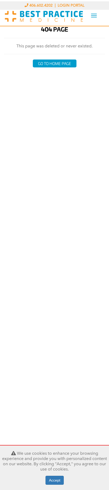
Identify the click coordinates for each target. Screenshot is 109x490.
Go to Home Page (54, 63)
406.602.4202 (41, 5)
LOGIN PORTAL (71, 5)
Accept (54, 480)
